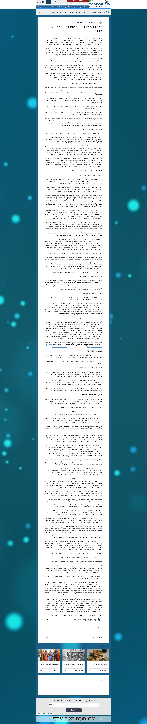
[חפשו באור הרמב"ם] (48, 2)
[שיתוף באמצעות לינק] (90, 633)
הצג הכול (40, 646)
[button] (78, 1)
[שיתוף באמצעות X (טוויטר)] (97, 633)
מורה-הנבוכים (80, 12)
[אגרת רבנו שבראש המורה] (98, 655)
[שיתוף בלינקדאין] (93, 633)
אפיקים (59, 12)
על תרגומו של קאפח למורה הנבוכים (49, 665)
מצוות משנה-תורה (95, 12)
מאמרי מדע (69, 12)
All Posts (106, 12)
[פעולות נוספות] (46, 23)
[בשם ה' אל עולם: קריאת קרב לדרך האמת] (73, 655)
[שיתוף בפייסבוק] (101, 633)
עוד (53, 12)
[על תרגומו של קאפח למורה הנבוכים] (49, 655)
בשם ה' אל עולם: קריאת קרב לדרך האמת (73, 665)
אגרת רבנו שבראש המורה (99, 664)
